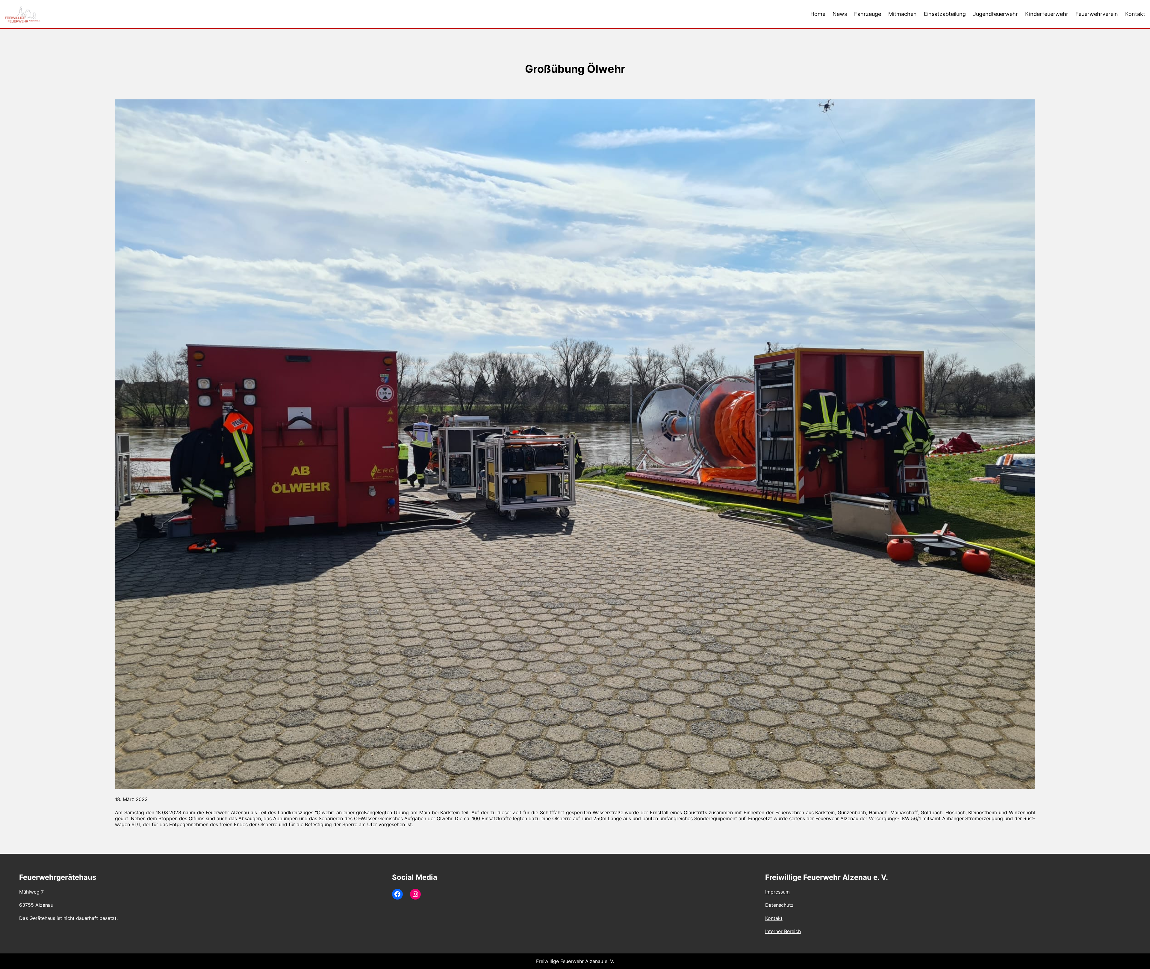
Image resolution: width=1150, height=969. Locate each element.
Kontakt (774, 918)
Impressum (777, 892)
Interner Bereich (783, 931)
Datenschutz (779, 905)
